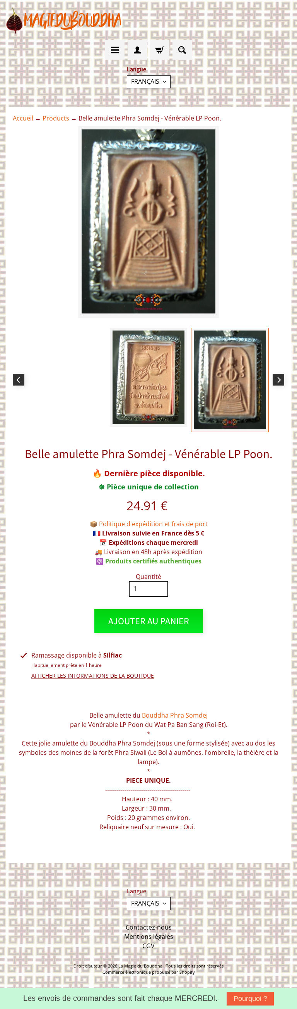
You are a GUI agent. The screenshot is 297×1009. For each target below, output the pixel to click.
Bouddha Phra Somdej (175, 715)
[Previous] (18, 380)
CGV (148, 946)
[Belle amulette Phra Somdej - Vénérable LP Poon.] (230, 380)
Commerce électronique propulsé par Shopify (148, 972)
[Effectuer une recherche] (182, 50)
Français (145, 81)
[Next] (278, 380)
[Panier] (159, 50)
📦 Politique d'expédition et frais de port (149, 524)
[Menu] (115, 50)
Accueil (23, 118)
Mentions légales (148, 936)
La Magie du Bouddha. (141, 966)
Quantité (148, 576)
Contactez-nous (149, 927)
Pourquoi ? (250, 998)
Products (56, 118)
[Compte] (137, 50)
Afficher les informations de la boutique (92, 675)
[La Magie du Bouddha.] (64, 20)
